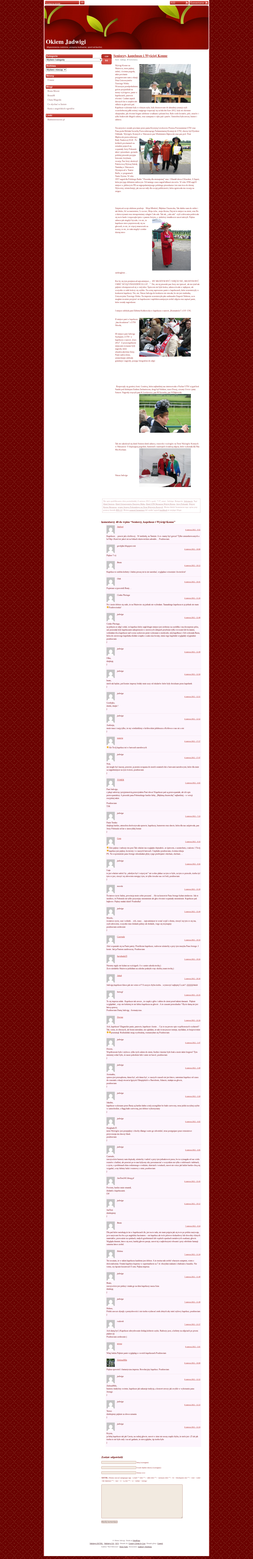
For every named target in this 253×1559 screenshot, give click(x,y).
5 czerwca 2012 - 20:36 (192, 979)
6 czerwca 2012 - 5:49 (192, 1068)
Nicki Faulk (123, 1547)
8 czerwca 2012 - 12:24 (192, 1427)
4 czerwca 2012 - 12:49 (192, 652)
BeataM (51, 95)
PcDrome (147, 1557)
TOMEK (120, 780)
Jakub (119, 976)
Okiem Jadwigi (66, 41)
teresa (119, 1344)
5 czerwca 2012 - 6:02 (192, 783)
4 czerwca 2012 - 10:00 (192, 549)
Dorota (120, 1017)
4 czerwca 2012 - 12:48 (192, 617)
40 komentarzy (132, 60)
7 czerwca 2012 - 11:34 (192, 1254)
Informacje (188, 501)
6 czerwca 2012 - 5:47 (192, 1043)
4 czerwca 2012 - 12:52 (192, 719)
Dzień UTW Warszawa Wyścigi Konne (160, 504)
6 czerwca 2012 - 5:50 (192, 1096)
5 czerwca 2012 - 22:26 (192, 1020)
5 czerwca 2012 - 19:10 (192, 940)
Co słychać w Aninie (57, 104)
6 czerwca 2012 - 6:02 (192, 1122)
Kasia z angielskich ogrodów (61, 108)
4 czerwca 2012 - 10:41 (192, 582)
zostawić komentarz (137, 510)
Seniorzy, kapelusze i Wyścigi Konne (140, 55)
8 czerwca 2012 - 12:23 (192, 1405)
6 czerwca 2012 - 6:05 (192, 1150)
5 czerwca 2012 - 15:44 (192, 912)
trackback (163, 510)
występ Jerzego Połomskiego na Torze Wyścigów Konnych (140, 507)
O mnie (51, 80)
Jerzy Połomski (182, 504)
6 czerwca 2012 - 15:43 (192, 1181)
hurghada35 (122, 956)
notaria (120, 738)
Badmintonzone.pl (56, 119)
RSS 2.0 (119, 510)
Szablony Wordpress (145, 1547)
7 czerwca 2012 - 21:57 (192, 1324)
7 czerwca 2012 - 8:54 (192, 1226)
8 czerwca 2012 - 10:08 (192, 1363)
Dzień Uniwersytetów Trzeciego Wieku (130, 504)
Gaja (119, 838)
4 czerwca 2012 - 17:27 (192, 741)
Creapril (160, 1543)
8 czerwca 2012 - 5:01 (192, 1347)
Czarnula (121, 937)
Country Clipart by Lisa (137, 1543)
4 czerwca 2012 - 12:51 (192, 697)
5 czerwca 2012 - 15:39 (192, 889)
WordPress (136, 1540)
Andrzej (120, 527)
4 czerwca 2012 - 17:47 (192, 758)
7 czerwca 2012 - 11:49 (192, 1277)
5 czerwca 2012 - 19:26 (192, 959)
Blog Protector (131, 1557)
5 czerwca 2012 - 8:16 (192, 842)
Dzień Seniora (108, 504)
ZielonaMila (122, 1360)
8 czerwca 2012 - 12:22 (192, 1379)
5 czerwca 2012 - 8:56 (192, 864)
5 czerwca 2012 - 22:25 (192, 995)
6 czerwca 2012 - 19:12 (192, 1204)
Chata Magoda (54, 99)
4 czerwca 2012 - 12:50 (192, 674)
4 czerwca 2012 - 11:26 (192, 598)
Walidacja (96, 1543)
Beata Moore (54, 91)
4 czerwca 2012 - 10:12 (192, 565)
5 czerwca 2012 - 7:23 (192, 816)
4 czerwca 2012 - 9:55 (192, 530)
